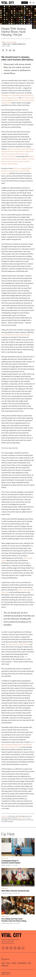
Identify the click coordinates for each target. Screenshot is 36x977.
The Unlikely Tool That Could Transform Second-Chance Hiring (13, 920)
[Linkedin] (19, 948)
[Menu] (33, 3)
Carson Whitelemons (6, 923)
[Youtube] (7, 948)
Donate (24, 3)
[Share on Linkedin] (10, 50)
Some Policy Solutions (8, 42)
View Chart (4, 448)
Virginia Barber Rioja (19, 44)
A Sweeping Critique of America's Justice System (11, 861)
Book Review (4, 858)
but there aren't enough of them (17, 644)
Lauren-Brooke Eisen (6, 893)
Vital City (7, 972)
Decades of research (8, 156)
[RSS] (23, 948)
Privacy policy (5, 974)
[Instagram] (11, 948)
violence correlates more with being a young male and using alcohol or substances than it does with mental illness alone (17, 151)
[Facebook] (3, 948)
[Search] (30, 3)
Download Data (13, 448)
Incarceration (5, 916)
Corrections (4, 888)
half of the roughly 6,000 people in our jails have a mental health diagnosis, (16, 170)
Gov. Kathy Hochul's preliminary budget (15, 335)
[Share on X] (3, 50)
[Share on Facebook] (6, 50)
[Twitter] (15, 948)
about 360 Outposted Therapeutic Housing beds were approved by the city (17, 744)
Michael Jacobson (6, 865)
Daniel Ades (6, 44)
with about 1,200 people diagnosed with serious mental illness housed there (17, 100)
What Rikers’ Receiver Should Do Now (15, 891)
